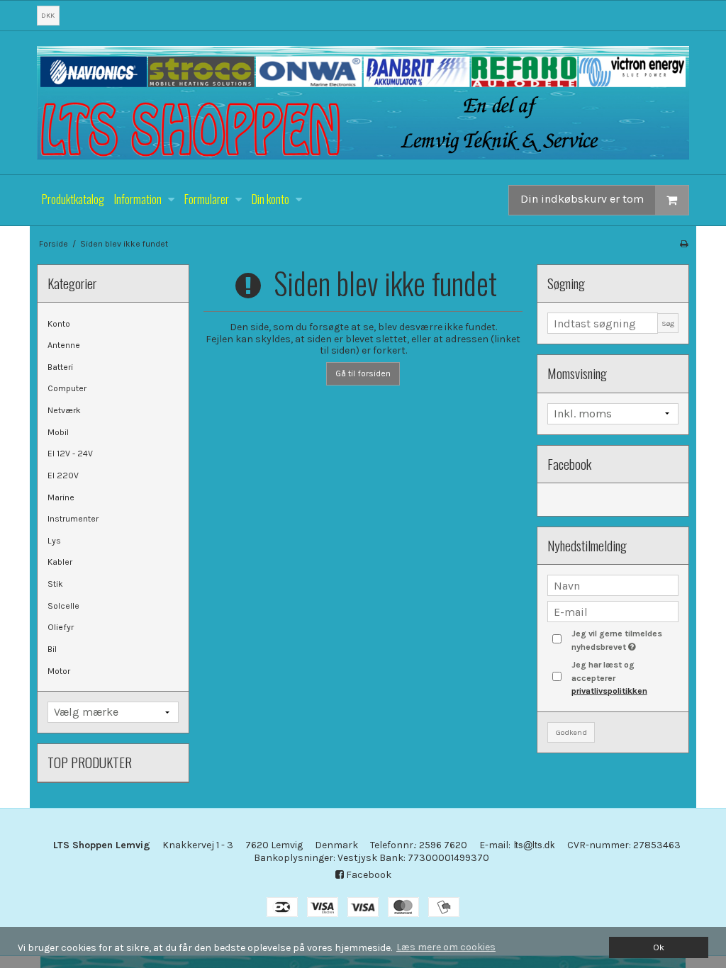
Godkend (571, 732)
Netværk (64, 410)
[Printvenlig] (683, 244)
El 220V (63, 475)
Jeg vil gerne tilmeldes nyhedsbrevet (623, 639)
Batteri (60, 367)
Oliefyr (61, 627)
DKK (48, 15)
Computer (67, 388)
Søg (667, 323)
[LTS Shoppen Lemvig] (363, 102)
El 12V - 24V (70, 453)
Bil (52, 649)
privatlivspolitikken (609, 691)
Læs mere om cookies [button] (446, 947)
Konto (59, 324)
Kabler (60, 562)
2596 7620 (443, 845)
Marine (61, 497)
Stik (55, 584)
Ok (658, 947)
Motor (59, 671)
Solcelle (63, 606)
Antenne (64, 345)
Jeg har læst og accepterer (609, 678)
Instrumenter (73, 519)
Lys (54, 541)
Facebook (367, 875)
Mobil (58, 432)
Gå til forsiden (363, 373)
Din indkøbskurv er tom (582, 199)
